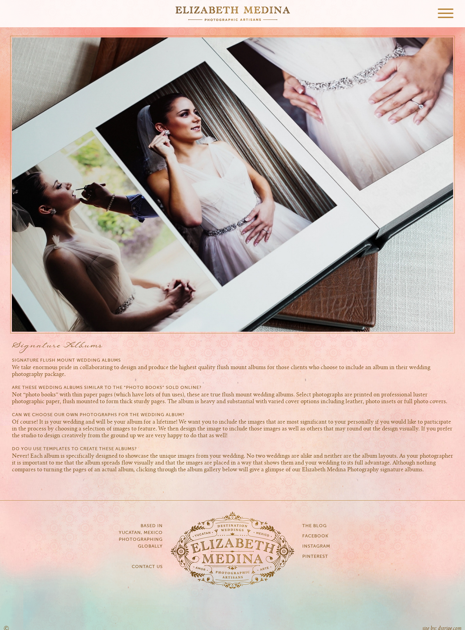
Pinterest (315, 556)
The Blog (314, 526)
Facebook (315, 536)
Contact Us (147, 567)
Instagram (316, 546)
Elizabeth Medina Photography (232, 13)
